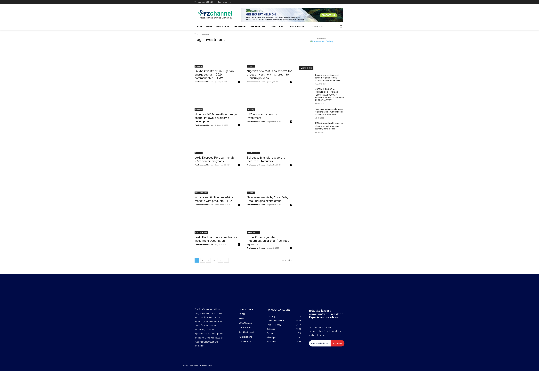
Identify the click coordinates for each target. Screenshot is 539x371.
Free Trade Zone (253, 153)
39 (220, 260)
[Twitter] (335, 2)
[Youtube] (342, 2)
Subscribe (337, 343)
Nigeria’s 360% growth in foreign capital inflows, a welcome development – (216, 118)
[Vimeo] (339, 2)
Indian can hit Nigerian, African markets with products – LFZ (215, 199)
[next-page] (226, 260)
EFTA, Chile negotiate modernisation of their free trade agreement (268, 241)
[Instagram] (331, 2)
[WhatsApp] (355, 366)
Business (251, 66)
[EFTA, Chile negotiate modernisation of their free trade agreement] (269, 222)
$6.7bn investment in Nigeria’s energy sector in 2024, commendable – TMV (214, 74)
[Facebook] (327, 2)
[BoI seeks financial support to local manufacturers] (269, 142)
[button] (341, 26)
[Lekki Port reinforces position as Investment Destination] (217, 222)
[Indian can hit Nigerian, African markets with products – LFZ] (217, 182)
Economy (198, 66)
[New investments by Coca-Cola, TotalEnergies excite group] (269, 182)
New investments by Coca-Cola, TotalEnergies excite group (267, 199)
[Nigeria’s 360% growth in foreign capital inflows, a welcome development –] (217, 99)
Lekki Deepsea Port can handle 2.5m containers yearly (215, 159)
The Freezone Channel (204, 82)
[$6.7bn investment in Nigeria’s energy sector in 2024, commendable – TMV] (217, 56)
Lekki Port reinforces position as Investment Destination (216, 239)
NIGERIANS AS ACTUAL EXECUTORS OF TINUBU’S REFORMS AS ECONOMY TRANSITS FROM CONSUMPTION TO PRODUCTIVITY (329, 94)
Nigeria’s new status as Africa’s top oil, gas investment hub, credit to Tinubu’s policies (269, 74)
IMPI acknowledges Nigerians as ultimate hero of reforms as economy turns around (329, 126)
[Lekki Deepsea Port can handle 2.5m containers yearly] (217, 142)
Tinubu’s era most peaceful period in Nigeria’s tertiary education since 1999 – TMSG (328, 78)
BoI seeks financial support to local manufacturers (266, 159)
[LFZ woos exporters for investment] (269, 99)
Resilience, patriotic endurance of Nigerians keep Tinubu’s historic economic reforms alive (329, 112)
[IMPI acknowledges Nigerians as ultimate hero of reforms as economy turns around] (306, 127)
